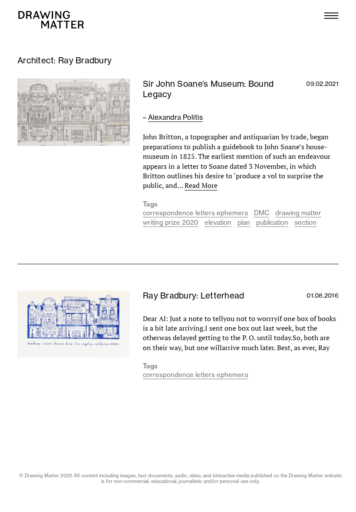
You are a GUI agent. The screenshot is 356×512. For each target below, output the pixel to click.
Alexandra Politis (175, 117)
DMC (261, 213)
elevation (217, 222)
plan (243, 222)
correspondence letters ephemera (195, 213)
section (305, 222)
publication (272, 222)
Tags (150, 204)
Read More (201, 185)
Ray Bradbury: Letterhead (193, 295)
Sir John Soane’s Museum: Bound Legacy (208, 89)
